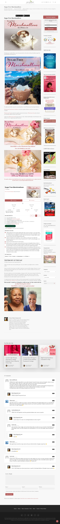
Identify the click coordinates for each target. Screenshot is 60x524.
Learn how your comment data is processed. (29, 498)
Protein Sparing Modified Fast (21, 10)
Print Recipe (27, 15)
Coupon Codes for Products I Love (36, 8)
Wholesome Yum (7, 113)
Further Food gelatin (16, 218)
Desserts (50, 8)
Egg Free (54, 8)
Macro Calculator (25, 508)
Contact (38, 508)
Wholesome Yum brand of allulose (11, 109)
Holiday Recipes (7, 10)
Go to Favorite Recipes (9, 191)
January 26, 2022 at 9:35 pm (15, 425)
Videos (19, 508)
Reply (53, 393)
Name (6, 486)
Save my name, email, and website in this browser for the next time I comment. (22, 491)
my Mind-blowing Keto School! (22, 284)
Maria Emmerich (9, 8)
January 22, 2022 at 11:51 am (13, 380)
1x (36, 215)
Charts (15, 508)
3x (39, 215)
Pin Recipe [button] (32, 200)
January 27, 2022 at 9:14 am (17, 435)
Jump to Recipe (20, 15)
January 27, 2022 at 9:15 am (17, 418)
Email (23, 486)
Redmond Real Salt (15, 223)
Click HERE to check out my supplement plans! (22, 286)
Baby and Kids (26, 8)
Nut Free (13, 10)
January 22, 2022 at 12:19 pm (13, 442)
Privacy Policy (43, 508)
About (34, 508)
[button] (5, 2)
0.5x (34, 215)
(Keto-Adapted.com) (13, 280)
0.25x (31, 215)
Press (31, 508)
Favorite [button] (7, 189)
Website (40, 486)
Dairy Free (46, 8)
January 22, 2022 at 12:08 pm (13, 401)
